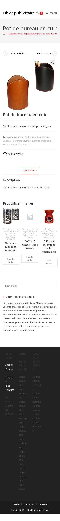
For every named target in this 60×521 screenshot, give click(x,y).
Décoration (11, 235)
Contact (10, 389)
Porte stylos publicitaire (15, 144)
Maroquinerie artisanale (38, 140)
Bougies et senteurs (47, 230)
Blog (8, 385)
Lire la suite (11, 260)
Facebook (17, 504)
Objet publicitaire (19, 13)
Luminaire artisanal (10, 238)
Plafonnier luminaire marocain (11, 247)
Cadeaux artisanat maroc (37, 136)
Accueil (9, 364)
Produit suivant (44, 53)
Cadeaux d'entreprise (14, 140)
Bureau (20, 136)
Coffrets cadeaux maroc (29, 236)
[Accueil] (4, 33)
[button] (52, 62)
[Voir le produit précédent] (5, 53)
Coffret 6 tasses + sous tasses (30, 245)
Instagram (30, 504)
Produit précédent (17, 53)
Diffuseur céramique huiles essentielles (49, 246)
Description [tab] (30, 170)
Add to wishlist (15, 153)
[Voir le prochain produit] (54, 53)
